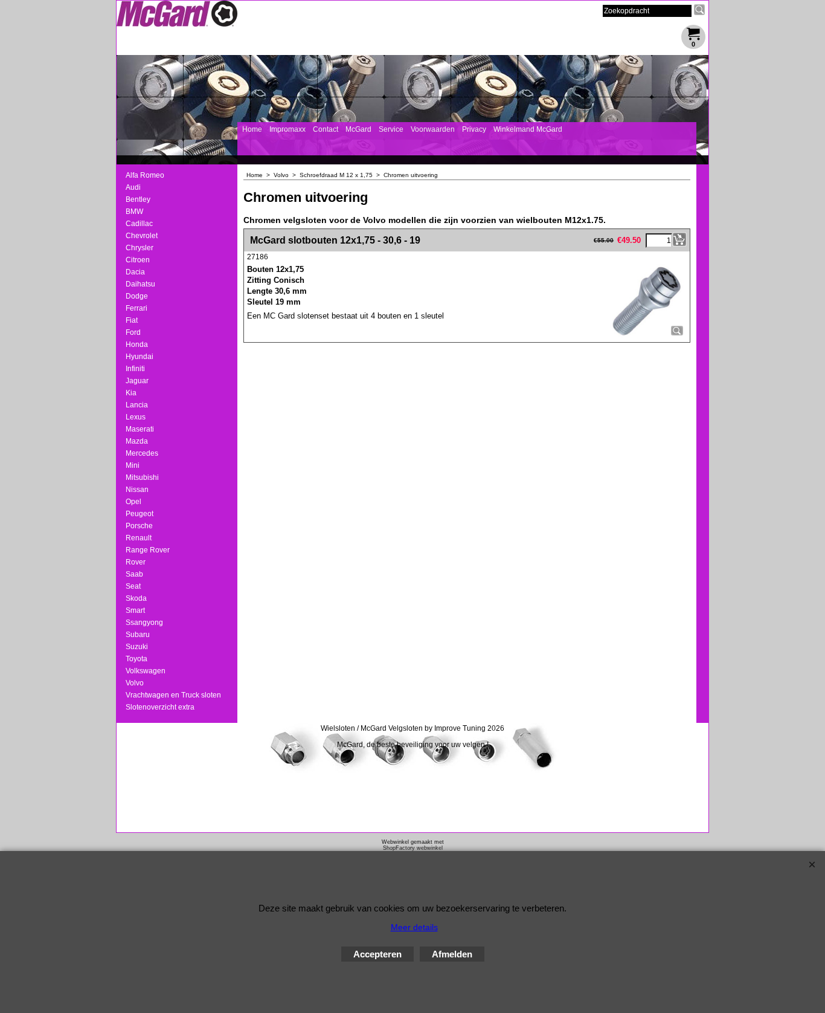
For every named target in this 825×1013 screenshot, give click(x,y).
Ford (133, 332)
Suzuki (137, 646)
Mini (133, 465)
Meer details (414, 927)
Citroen (138, 260)
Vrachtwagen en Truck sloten (173, 695)
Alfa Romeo (145, 175)
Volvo (135, 683)
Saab (134, 574)
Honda (137, 344)
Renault (139, 538)
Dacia (135, 272)
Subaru (138, 634)
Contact (325, 129)
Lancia (137, 405)
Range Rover (148, 550)
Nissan (137, 489)
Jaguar (137, 381)
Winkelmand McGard (527, 129)
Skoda (136, 598)
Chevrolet (142, 235)
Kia (131, 393)
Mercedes (142, 453)
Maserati (140, 429)
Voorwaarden (433, 129)
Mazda (137, 441)
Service (391, 129)
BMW (134, 211)
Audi (133, 187)
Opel (133, 501)
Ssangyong (144, 622)
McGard (358, 129)
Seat (133, 586)
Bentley (138, 199)
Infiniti (135, 368)
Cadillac (139, 223)
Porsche (139, 526)
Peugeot (139, 514)
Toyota (136, 659)
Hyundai (139, 356)
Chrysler (139, 248)
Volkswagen (145, 671)
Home (252, 129)
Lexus (136, 417)
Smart (135, 610)
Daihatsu (140, 284)
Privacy (474, 129)
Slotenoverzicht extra (160, 707)
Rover (136, 562)
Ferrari (136, 308)
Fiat (132, 320)
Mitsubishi (142, 477)
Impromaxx (287, 129)
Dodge (137, 296)
